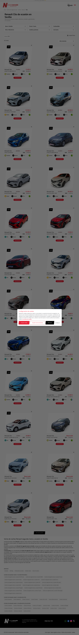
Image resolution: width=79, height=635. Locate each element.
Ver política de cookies (27, 319)
